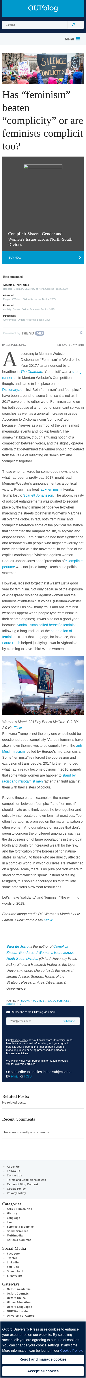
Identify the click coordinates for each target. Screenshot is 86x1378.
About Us (13, 1166)
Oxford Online (16, 1298)
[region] (43, 1349)
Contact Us (14, 1175)
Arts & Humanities (19, 1209)
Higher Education (18, 1302)
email (15, 1076)
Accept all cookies (43, 1371)
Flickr (17, 728)
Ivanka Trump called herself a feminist (46, 625)
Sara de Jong (16, 344)
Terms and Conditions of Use (26, 1179)
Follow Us (13, 1171)
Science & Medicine (20, 1226)
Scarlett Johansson (38, 495)
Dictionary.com (13, 389)
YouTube (13, 1266)
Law (9, 1222)
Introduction (9, 315)
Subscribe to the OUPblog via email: (33, 1012)
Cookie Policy (16, 1188)
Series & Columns (19, 1240)
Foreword (8, 305)
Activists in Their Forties (16, 285)
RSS (28, 1076)
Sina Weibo (14, 1275)
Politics (38, 1000)
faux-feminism (51, 489)
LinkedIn (13, 1262)
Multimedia (14, 1235)
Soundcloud (15, 1271)
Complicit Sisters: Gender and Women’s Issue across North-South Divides (40, 952)
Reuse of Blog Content (22, 1184)
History (12, 1213)
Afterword (8, 295)
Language (13, 1217)
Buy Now (15, 257)
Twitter (12, 1258)
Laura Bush (11, 643)
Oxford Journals (18, 1293)
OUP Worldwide (17, 1311)
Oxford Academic (18, 1289)
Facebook (13, 1253)
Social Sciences (58, 1000)
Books (25, 1000)
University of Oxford (21, 1315)
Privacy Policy (19, 1040)
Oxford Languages (19, 1306)
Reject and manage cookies (43, 1359)
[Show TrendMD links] (81, 332)
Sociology (13, 1004)
